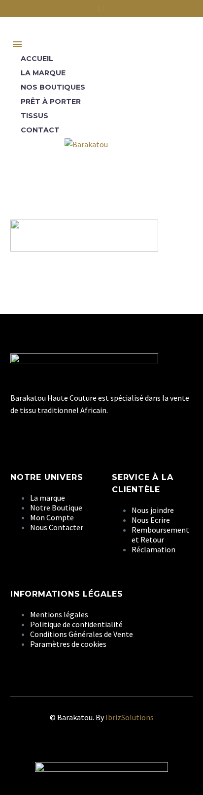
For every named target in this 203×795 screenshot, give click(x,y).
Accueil (37, 58)
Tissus (34, 115)
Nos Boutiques (53, 87)
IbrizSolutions (129, 717)
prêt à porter (51, 101)
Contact (40, 130)
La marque (43, 72)
